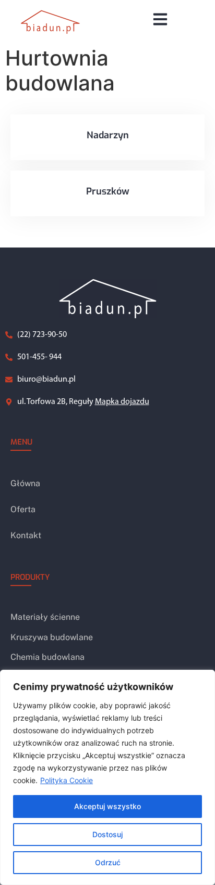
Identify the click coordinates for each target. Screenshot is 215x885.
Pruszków (107, 191)
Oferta (22, 509)
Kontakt (25, 535)
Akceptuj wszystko (107, 806)
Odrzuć (108, 862)
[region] (107, 777)
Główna (25, 483)
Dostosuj (107, 834)
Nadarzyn (108, 135)
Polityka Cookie (66, 780)
